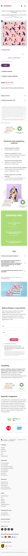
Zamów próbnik (4, 485)
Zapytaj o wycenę (4, 483)
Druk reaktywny (4, 475)
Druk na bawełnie (4, 464)
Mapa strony (3, 506)
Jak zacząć (3, 447)
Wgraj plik (3, 449)
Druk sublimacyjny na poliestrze (7, 468)
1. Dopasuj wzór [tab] (5, 49)
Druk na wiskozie (4, 471)
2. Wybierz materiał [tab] (6, 71)
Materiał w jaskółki (19, 17)
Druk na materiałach (5, 463)
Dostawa (3, 501)
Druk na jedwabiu (4, 469)
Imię (3, 326)
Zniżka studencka (4, 456)
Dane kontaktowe (4, 495)
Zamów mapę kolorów (5, 487)
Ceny (2, 452)
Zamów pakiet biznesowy (6, 488)
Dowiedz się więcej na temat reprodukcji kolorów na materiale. (13, 119)
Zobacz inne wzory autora (5, 122)
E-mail (4, 332)
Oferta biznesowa (4, 482)
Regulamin (3, 502)
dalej (5, 65)
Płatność (2, 499)
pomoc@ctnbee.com (5, 278)
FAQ (2, 497)
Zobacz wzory (3, 451)
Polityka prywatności (5, 504)
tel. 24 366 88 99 (4, 513)
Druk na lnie (3, 473)
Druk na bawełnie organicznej (7, 466)
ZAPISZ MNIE (14, 339)
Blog (2, 454)
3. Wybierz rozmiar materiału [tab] (9, 76)
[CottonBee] (7, 6)
